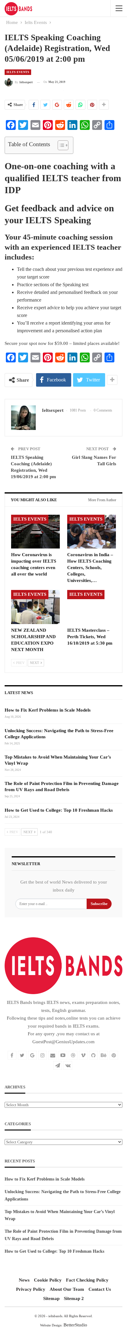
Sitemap (51, 1298)
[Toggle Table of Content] (60, 145)
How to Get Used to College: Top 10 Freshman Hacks (59, 810)
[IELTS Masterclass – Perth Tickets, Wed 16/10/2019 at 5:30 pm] (91, 607)
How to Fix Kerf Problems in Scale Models (48, 710)
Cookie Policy (48, 1280)
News (24, 1280)
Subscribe (99, 903)
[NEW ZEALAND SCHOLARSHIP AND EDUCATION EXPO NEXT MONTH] (35, 607)
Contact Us (99, 1289)
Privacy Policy (30, 1289)
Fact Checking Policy (87, 1280)
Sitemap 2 (74, 1298)
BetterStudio (75, 1324)
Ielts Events (17, 72)
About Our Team (67, 1289)
